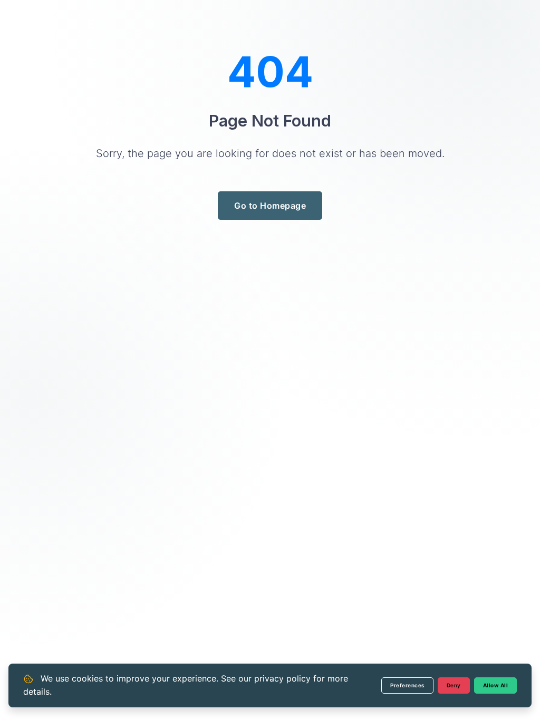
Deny (454, 685)
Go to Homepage (270, 205)
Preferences (407, 685)
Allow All (495, 685)
